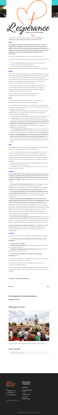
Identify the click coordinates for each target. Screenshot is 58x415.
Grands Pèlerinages (26, 398)
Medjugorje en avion (14, 299)
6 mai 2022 (12, 278)
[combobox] (29, 353)
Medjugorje (26, 394)
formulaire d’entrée (21, 63)
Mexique (25, 387)
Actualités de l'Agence (22, 278)
